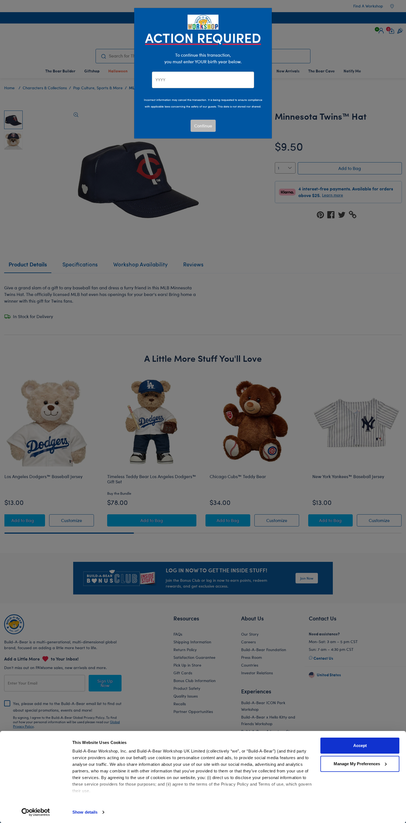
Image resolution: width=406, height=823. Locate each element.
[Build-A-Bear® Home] (203, 21)
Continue (203, 126)
